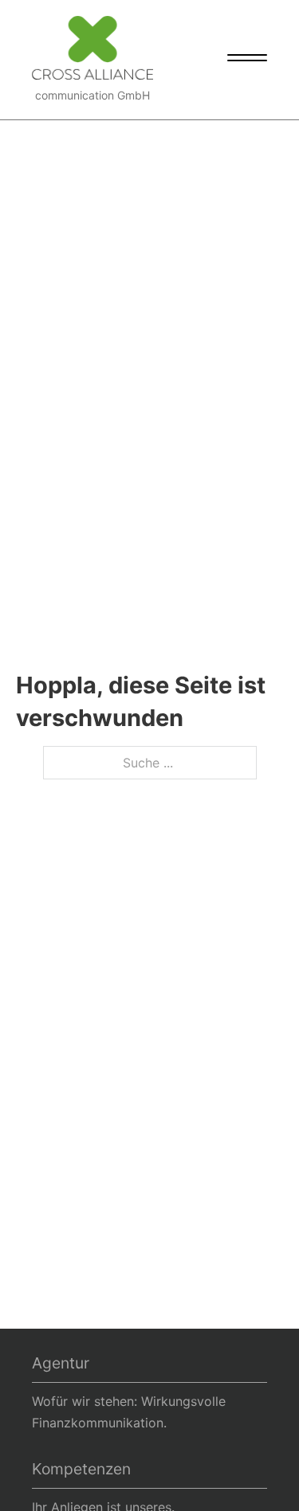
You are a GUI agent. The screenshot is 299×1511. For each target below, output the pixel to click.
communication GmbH (92, 95)
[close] (247, 60)
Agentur (60, 1362)
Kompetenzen (81, 1468)
